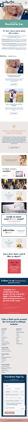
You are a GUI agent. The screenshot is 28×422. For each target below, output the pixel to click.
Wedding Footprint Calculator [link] (6, 344)
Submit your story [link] (14, 270)
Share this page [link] (12, 45)
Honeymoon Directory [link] (6, 351)
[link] (2, 5)
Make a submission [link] (5, 366)
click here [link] (18, 41)
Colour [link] (17, 335)
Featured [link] (3, 330)
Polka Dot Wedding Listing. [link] (7, 41)
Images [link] (17, 333)
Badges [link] (3, 372)
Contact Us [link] (4, 360)
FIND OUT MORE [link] (14, 147)
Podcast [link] (3, 338)
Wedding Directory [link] (6, 349)
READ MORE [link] (14, 84)
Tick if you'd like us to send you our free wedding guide (14, 404)
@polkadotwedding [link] (14, 282)
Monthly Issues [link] (19, 343)
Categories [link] (18, 330)
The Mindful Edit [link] (5, 342)
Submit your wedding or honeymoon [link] (7, 368)
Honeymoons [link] (4, 337)
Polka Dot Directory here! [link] (21, 48)
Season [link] (17, 342)
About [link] (3, 355)
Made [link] (3, 333)
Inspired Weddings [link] (20, 332)
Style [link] (17, 338)
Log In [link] (3, 361)
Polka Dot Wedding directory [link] (15, 36)
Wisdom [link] (3, 332)
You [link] (2, 335)
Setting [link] (17, 340)
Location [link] (18, 337)
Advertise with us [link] (5, 370)
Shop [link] (3, 340)
